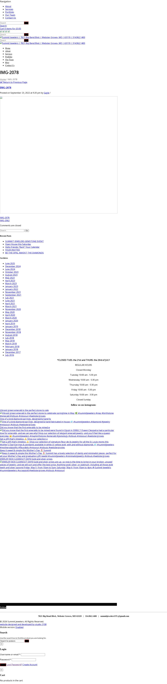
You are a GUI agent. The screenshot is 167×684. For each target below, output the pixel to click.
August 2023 (11, 274)
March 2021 (11, 306)
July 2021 (9, 297)
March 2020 (11, 317)
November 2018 (13, 332)
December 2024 (12, 266)
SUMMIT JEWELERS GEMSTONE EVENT (24, 241)
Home (7, 48)
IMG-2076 (5, 217)
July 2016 (9, 355)
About (8, 6)
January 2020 (11, 320)
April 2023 (10, 280)
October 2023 (11, 272)
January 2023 (11, 286)
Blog (7, 62)
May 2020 (10, 312)
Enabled (19, 627)
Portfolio (9, 12)
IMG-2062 (5, 220)
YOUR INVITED (12, 249)
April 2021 (10, 303)
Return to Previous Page (13, 82)
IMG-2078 (5, 87)
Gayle (46, 92)
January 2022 (11, 289)
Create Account (29, 664)
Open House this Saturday (18, 244)
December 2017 (12, 352)
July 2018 (9, 337)
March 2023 (11, 283)
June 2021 (10, 300)
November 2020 (13, 309)
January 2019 (11, 326)
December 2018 (12, 329)
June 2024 (10, 269)
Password (5, 659)
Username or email (10, 654)
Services (9, 9)
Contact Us (10, 17)
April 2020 (10, 315)
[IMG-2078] (58, 212)
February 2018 (12, 346)
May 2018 (10, 340)
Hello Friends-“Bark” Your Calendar (22, 247)
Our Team (10, 15)
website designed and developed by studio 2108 (23, 624)
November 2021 (13, 292)
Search (3, 25)
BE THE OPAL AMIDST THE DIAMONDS (24, 252)
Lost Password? (14, 664)
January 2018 (11, 349)
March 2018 (11, 343)
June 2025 (10, 263)
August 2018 (11, 335)
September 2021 (13, 295)
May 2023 (10, 277)
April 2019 (10, 323)
